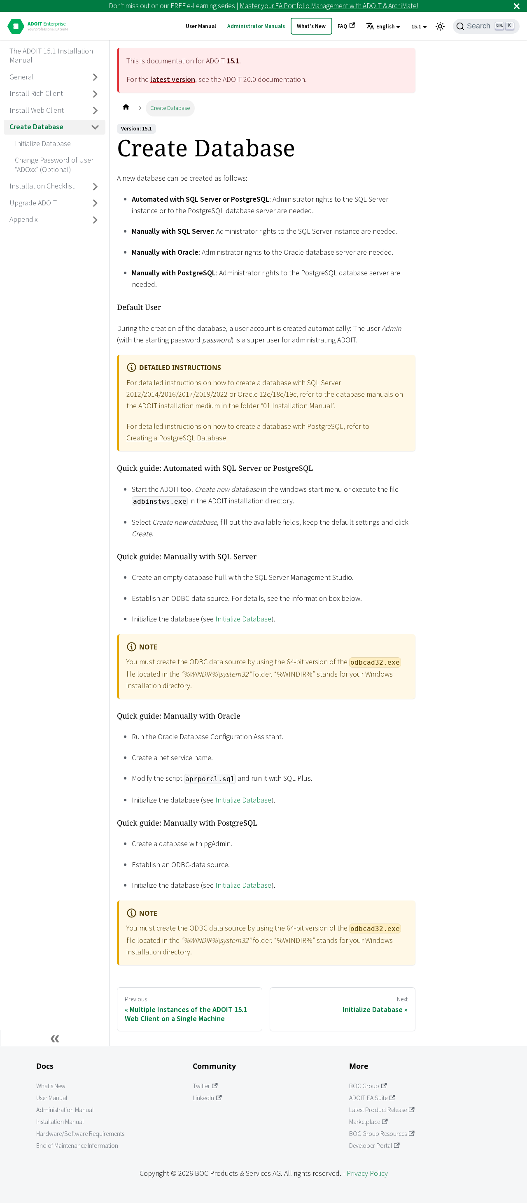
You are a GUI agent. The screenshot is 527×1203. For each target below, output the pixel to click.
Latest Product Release (378, 1110)
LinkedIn (203, 1098)
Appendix (23, 219)
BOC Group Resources (378, 1134)
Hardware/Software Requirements (80, 1134)
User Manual (201, 26)
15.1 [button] (416, 26)
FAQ (342, 26)
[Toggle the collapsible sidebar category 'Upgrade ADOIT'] (95, 203)
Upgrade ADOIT (33, 202)
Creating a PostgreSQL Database (176, 437)
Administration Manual (64, 1110)
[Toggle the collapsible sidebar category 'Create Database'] (95, 127)
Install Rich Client (36, 93)
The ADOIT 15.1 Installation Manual (51, 55)
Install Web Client (36, 110)
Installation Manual (60, 1122)
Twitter (201, 1086)
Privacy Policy (367, 1173)
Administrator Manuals (256, 26)
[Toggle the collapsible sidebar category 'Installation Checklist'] (95, 186)
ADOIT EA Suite (368, 1098)
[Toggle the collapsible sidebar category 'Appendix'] (95, 219)
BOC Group (364, 1086)
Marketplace (364, 1122)
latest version (172, 79)
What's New (311, 26)
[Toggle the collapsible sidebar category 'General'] (95, 77)
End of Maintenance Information (77, 1145)
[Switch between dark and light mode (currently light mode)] (440, 26)
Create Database (36, 127)
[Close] (516, 6)
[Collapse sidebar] (55, 1038)
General (21, 76)
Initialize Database (43, 143)
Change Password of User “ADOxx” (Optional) (54, 165)
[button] (383, 27)
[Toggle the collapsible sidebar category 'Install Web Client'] (95, 110)
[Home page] (126, 108)
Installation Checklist (42, 186)
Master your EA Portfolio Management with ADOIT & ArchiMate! (329, 5)
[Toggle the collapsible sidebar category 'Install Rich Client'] (95, 93)
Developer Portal (370, 1145)
